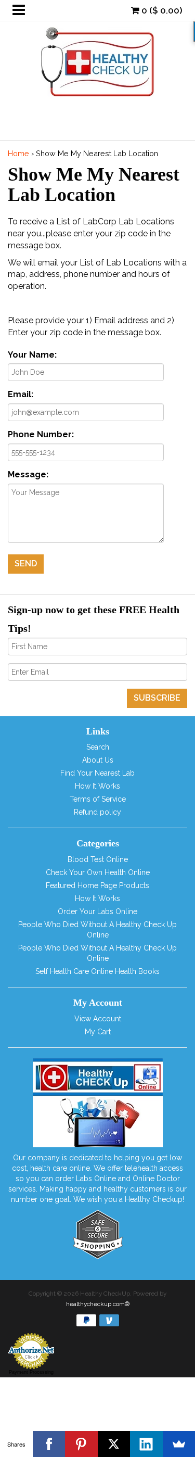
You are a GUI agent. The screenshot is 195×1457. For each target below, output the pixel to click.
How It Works (97, 786)
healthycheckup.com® (97, 1304)
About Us (97, 760)
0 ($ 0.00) (161, 10)
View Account (97, 1019)
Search (97, 747)
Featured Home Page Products (97, 885)
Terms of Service (98, 799)
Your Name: (32, 355)
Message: (28, 474)
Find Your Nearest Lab (97, 773)
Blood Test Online (98, 859)
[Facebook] (49, 1444)
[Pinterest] (81, 1444)
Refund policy (97, 812)
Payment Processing (31, 1372)
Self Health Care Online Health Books (97, 971)
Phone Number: (41, 434)
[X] (114, 1444)
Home (18, 153)
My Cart (98, 1032)
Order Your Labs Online (97, 911)
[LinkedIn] (146, 1444)
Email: (20, 394)
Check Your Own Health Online (98, 872)
